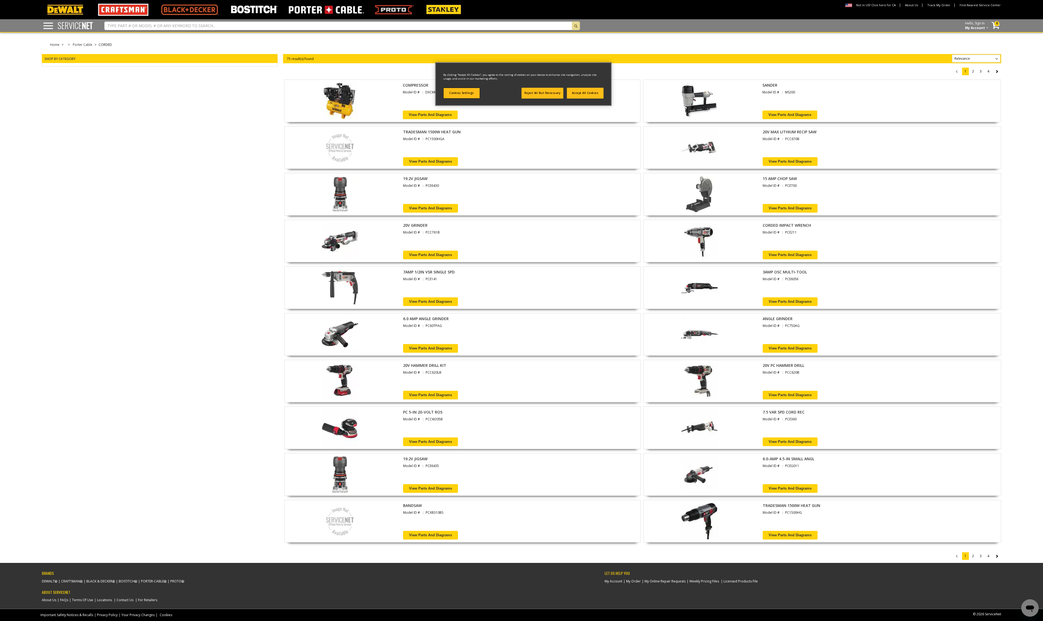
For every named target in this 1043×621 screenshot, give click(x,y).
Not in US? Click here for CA (876, 5)
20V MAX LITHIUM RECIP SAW (789, 131)
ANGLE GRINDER (778, 318)
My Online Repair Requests (665, 581)
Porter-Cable (152, 581)
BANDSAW (412, 505)
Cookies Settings (461, 93)
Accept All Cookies (585, 93)
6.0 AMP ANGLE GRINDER (426, 318)
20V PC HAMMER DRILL (783, 365)
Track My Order (938, 5)
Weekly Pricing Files (704, 581)
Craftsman (70, 581)
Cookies (166, 615)
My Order (633, 581)
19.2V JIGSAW (415, 178)
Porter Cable (82, 44)
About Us (911, 5)
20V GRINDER (415, 225)
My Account (613, 581)
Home (54, 44)
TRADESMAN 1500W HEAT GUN (432, 131)
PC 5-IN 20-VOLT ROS (422, 412)
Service (75, 25)
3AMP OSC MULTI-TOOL (785, 272)
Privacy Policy (107, 615)
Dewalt (48, 581)
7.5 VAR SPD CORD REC (784, 412)
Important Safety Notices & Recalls (66, 615)
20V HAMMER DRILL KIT (424, 365)
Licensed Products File (741, 581)
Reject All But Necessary (542, 93)
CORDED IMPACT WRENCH (787, 225)
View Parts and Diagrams (430, 115)
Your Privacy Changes (138, 615)
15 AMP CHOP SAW (780, 178)
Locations (104, 600)
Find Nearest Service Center (980, 5)
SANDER (769, 85)
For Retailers (147, 600)
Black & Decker (99, 581)
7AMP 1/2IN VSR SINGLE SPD (429, 272)
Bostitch (126, 581)
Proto (175, 581)
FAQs (64, 600)
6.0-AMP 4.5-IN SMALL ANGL (788, 458)
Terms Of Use (82, 600)
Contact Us (125, 600)
